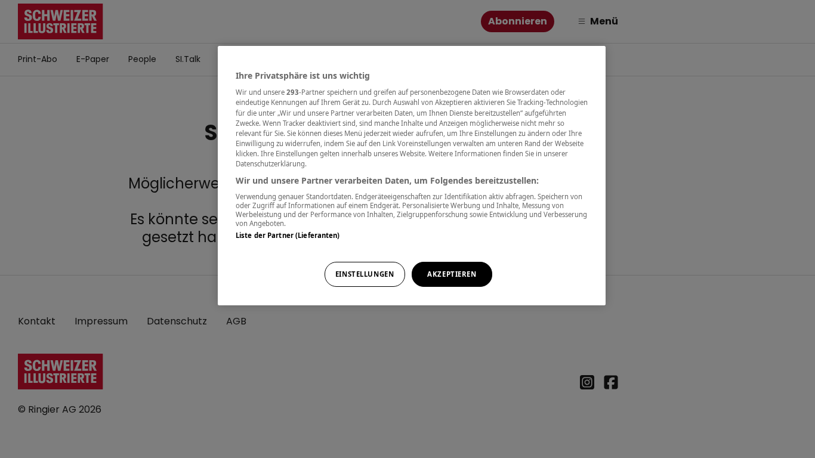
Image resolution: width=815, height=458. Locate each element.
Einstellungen (364, 274)
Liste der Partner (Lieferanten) (288, 235)
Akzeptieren (451, 274)
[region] (412, 175)
